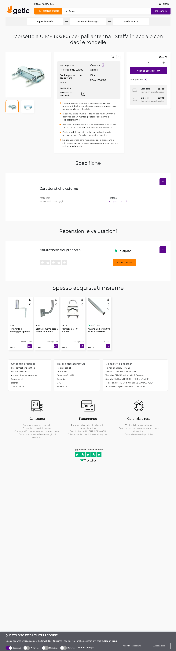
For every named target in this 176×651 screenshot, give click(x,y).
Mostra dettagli (86, 647)
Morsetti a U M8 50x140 (70, 324)
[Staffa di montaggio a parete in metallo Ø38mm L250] (47, 308)
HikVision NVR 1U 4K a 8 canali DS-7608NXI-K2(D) (129, 382)
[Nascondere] (163, 181)
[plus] (163, 62)
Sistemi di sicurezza (20, 371)
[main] (19, 10)
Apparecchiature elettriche (24, 375)
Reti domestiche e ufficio (23, 368)
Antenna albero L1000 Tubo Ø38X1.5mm (99, 324)
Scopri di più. (111, 641)
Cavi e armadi (17, 386)
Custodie (61, 379)
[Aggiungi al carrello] (30, 346)
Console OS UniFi (65, 375)
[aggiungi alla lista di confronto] (113, 57)
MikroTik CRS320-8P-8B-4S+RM (120, 371)
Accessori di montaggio (88, 21)
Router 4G (62, 371)
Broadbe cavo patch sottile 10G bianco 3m (125, 386)
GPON (60, 382)
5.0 (92, 320)
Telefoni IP (62, 386)
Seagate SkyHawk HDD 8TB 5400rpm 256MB (127, 379)
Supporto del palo (118, 201)
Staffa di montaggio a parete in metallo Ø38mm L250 (47, 326)
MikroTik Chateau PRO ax (117, 368)
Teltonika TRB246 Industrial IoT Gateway (124, 375)
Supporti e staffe (45, 21)
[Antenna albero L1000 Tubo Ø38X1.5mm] (99, 308)
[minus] (133, 62)
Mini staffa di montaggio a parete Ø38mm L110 (20, 326)
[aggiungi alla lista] (118, 57)
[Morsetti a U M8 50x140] (73, 308)
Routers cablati (64, 368)
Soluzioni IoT (17, 379)
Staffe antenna (131, 21)
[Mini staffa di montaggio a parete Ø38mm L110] (21, 308)
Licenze (14, 382)
